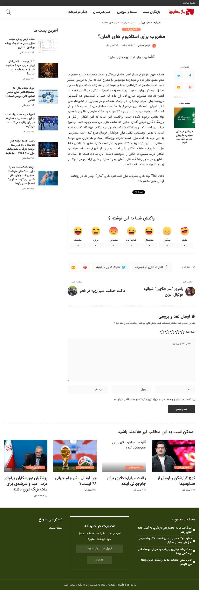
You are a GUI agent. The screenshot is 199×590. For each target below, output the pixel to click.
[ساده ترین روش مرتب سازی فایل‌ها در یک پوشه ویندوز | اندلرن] (48, 46)
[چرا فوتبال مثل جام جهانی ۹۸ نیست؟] (75, 456)
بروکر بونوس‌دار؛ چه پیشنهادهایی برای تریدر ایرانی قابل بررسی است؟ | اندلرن (20, 94)
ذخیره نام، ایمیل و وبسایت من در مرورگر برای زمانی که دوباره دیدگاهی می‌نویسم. (152, 399)
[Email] (178, 87)
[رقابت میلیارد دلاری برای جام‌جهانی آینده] (124, 456)
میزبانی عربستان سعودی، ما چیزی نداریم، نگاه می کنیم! (184, 137)
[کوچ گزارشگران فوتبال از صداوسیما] (173, 456)
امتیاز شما (190, 332)
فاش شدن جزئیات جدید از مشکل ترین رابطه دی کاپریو (166, 562)
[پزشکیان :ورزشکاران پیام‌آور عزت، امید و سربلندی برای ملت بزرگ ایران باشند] (25, 456)
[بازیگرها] (180, 12)
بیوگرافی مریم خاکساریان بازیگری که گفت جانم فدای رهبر (164, 530)
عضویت (99, 560)
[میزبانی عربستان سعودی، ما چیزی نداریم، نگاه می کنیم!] (184, 118)
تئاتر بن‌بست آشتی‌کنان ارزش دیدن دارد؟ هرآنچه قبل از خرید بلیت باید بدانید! (20, 67)
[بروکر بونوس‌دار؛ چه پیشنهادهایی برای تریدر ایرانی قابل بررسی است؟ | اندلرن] (48, 96)
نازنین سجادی (144, 45)
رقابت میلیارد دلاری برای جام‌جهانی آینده (126, 481)
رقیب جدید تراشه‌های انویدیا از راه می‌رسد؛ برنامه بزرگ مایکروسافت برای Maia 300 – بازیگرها (20, 147)
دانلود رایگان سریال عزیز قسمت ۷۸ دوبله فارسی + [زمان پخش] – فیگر (164, 540)
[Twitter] (178, 75)
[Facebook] (190, 75)
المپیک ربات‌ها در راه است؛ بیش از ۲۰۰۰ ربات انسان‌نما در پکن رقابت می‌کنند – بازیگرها (20, 120)
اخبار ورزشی (131, 29)
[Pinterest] (190, 87)
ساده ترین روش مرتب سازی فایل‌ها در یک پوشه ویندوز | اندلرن (20, 43)
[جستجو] (8, 12)
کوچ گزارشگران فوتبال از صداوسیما (176, 481)
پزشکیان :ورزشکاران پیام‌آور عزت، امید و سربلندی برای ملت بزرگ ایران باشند (25, 483)
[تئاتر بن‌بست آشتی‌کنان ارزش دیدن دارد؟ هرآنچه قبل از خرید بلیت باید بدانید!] (48, 70)
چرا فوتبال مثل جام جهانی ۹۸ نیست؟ (76, 481)
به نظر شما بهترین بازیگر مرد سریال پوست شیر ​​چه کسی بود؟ (165, 551)
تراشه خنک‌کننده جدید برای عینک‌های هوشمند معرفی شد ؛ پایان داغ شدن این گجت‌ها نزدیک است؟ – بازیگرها (21, 175)
